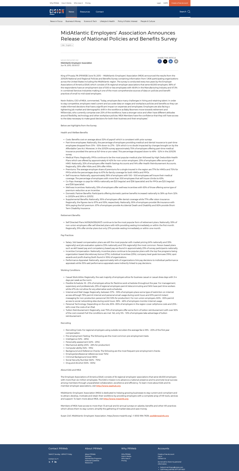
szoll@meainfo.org (159, 416)
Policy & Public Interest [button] (127, 21)
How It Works (66, 3)
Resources (85, 12)
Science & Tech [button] (90, 21)
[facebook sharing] (160, 61)
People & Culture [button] (148, 21)
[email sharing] (176, 61)
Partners (88, 456)
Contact (100, 12)
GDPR (165, 3)
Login (159, 3)
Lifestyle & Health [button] (107, 21)
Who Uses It (78, 3)
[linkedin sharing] (171, 61)
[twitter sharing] (165, 61)
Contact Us (53, 459)
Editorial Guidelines (92, 461)
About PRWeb (90, 454)
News (71, 12)
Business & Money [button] (73, 21)
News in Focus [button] (56, 21)
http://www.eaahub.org (108, 386)
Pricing (87, 3)
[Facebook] (52, 462)
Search (183, 11)
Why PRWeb (54, 3)
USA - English (66, 45)
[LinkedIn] (55, 462)
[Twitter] (50, 462)
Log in (160, 456)
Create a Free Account (180, 3)
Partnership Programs (93, 458)
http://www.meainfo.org (115, 399)
